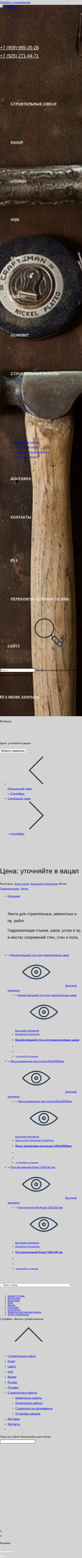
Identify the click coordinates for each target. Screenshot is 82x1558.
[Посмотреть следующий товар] (36, 828)
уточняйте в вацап (27, 1056)
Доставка (14, 1418)
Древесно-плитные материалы (24, 1312)
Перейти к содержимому (15, 2)
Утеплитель (14, 1310)
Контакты (14, 1424)
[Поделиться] (8, 1551)
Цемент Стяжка (16, 1296)
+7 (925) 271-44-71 (19, 55)
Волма (12, 1376)
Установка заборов (27, 1413)
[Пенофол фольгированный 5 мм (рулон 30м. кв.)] (16, 793)
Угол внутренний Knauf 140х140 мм (39, 1252)
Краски (11, 1305)
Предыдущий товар (20, 788)
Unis (10, 1371)
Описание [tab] (14, 896)
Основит (13, 1387)
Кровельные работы (28, 1397)
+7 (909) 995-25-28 (19, 47)
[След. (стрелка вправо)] (4, 1556)
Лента (24, 888)
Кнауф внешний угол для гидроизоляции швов (47, 1039)
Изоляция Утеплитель (44, 883)
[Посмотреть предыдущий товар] (36, 783)
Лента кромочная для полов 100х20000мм (43, 1146)
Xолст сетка (21, 883)
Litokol (12, 1366)
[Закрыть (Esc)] (11, 1551)
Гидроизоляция (9, 888)
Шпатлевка (14, 1300)
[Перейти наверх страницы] (28, 1348)
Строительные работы (22, 1392)
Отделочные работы (29, 1403)
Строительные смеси (22, 1356)
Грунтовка (13, 1307)
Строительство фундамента (33, 1408)
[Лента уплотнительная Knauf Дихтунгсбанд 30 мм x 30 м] (16, 833)
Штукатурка (14, 1298)
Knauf (11, 1361)
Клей (10, 1303)
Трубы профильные (18, 1314)
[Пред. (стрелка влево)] (1, 1556)
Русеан (12, 1382)
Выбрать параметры (13, 750)
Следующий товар (19, 798)
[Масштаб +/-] (1, 1551)
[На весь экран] (4, 1551)
